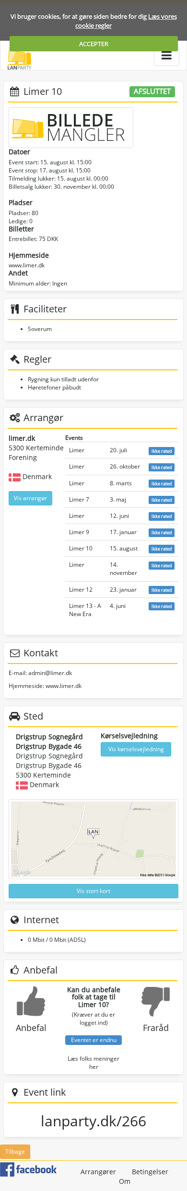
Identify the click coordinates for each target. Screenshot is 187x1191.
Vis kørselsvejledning (136, 749)
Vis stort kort (93, 891)
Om (124, 1181)
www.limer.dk (27, 265)
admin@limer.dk (50, 673)
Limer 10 (81, 548)
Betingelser (150, 1171)
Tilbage (15, 1151)
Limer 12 (81, 589)
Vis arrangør (30, 498)
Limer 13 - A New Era (85, 610)
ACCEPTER (93, 43)
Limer (76, 450)
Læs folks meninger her (93, 1062)
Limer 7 (79, 499)
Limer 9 (79, 532)
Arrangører (98, 1171)
